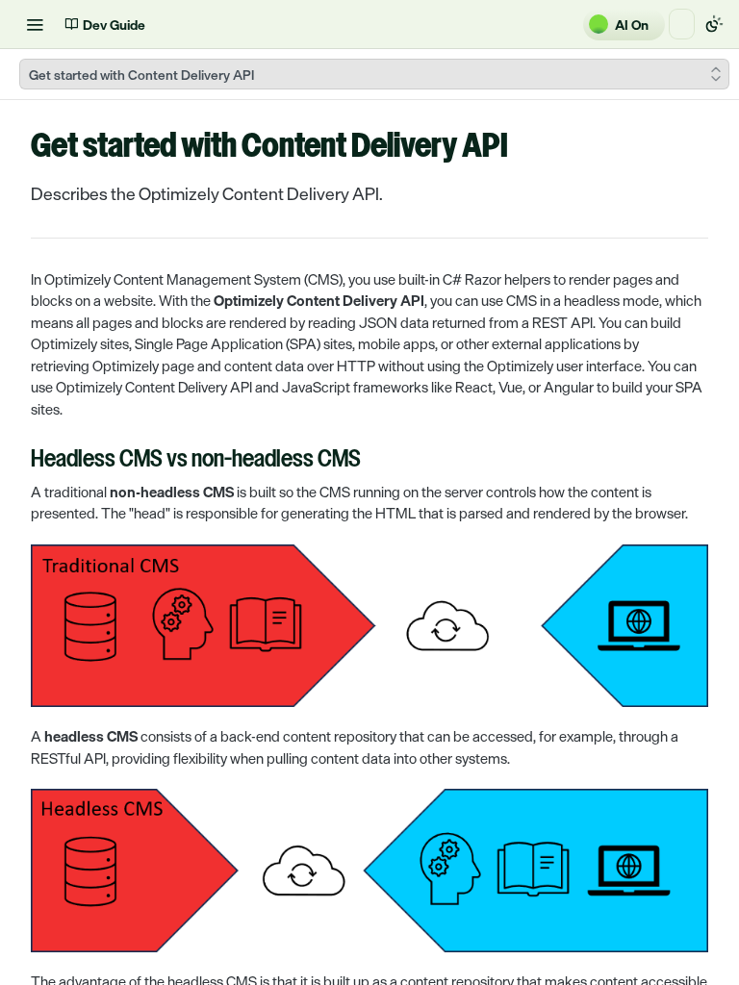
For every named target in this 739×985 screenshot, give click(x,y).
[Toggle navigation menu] (34, 24)
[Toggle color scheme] (714, 24)
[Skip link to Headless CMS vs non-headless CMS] (18, 460)
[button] (369, 625)
